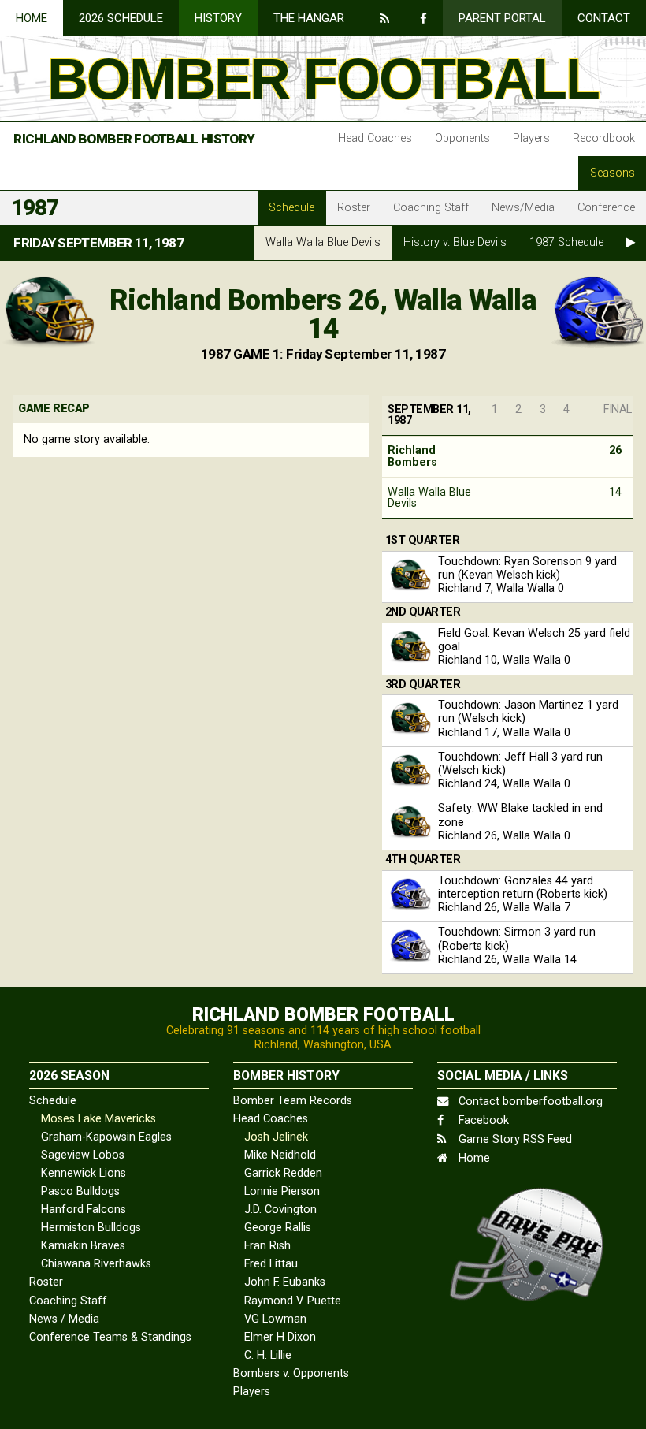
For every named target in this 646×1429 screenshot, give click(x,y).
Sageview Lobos (82, 1155)
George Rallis (277, 1227)
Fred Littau (271, 1264)
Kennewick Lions (83, 1173)
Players (531, 138)
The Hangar (308, 18)
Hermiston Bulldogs (91, 1227)
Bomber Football (323, 78)
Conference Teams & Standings (110, 1337)
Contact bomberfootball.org (529, 1101)
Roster (353, 207)
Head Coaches (375, 138)
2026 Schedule (121, 18)
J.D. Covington (280, 1209)
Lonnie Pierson (282, 1191)
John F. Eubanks (284, 1282)
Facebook (482, 1120)
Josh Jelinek (276, 1137)
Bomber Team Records (292, 1100)
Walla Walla (323, 242)
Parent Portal (502, 18)
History (218, 18)
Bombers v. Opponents (291, 1373)
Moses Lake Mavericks (98, 1119)
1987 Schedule (566, 242)
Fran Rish (267, 1245)
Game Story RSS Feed (513, 1139)
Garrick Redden (283, 1173)
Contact (603, 18)
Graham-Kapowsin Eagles (106, 1137)
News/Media (523, 207)
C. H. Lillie (267, 1355)
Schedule (291, 207)
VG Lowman (275, 1319)
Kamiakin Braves (83, 1245)
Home (31, 18)
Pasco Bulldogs (80, 1191)
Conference (606, 207)
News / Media (64, 1319)
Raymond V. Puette (292, 1301)
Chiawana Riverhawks (96, 1264)
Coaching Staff (431, 207)
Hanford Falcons (83, 1209)
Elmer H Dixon (280, 1337)
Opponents (462, 138)
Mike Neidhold (280, 1155)
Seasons (612, 173)
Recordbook (604, 138)
